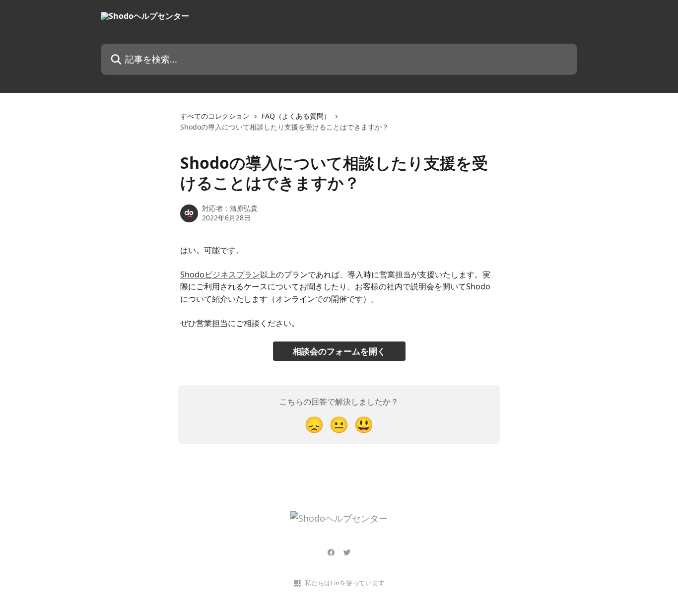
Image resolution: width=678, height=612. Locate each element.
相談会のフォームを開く (339, 351)
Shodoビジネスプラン (220, 274)
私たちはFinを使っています (345, 582)
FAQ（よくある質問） (296, 116)
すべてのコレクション (215, 116)
